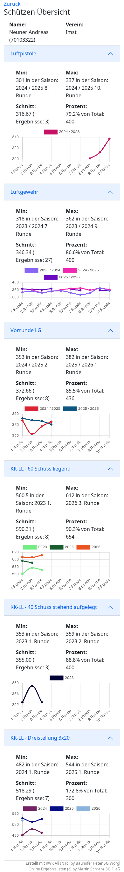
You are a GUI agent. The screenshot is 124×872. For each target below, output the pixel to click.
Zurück (12, 3)
